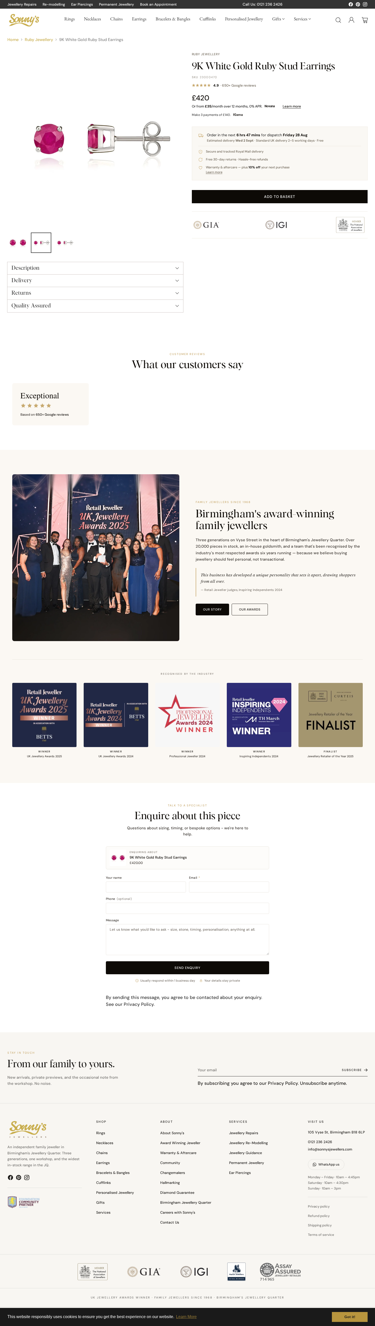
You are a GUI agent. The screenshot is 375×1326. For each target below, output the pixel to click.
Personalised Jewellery (115, 1192)
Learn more (292, 106)
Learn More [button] (186, 1317)
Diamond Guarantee (177, 1192)
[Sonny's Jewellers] (24, 20)
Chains (102, 1153)
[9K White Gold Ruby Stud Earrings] (95, 139)
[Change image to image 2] (41, 243)
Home (13, 39)
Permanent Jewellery (246, 1162)
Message (112, 920)
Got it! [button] (349, 1317)
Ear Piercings (240, 1172)
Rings (100, 1133)
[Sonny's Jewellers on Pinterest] (357, 5)
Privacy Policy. (283, 1083)
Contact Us (169, 1222)
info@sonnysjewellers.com (330, 1149)
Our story (212, 609)
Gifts (100, 1202)
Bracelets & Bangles (113, 1172)
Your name (114, 878)
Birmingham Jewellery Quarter (185, 1202)
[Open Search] (338, 20)
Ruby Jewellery (39, 39)
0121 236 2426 (320, 1142)
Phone (119, 899)
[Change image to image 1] (17, 243)
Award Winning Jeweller (180, 1143)
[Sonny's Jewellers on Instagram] (365, 5)
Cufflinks (103, 1182)
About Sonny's (172, 1133)
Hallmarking (170, 1182)
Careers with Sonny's (177, 1212)
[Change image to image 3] (64, 243)
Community (170, 1162)
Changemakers (172, 1172)
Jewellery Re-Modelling (248, 1143)
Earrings (103, 1162)
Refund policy (319, 1216)
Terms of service (321, 1235)
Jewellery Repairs (243, 1133)
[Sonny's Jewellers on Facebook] (350, 5)
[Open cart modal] (365, 20)
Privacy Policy (139, 1004)
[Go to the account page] (351, 20)
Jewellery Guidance (245, 1153)
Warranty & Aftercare (178, 1153)
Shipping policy (320, 1225)
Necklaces (104, 1143)
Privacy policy (319, 1206)
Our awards (250, 609)
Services (103, 1212)
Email (194, 878)
